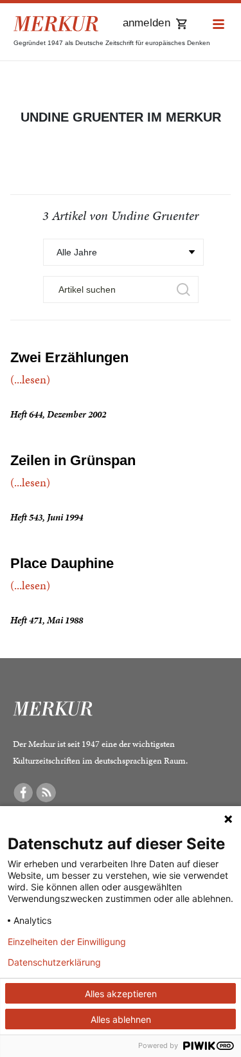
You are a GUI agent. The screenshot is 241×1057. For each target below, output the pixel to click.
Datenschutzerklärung (54, 962)
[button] (218, 24)
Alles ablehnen (121, 1019)
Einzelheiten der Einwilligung (67, 942)
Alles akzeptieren (121, 993)
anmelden (146, 23)
